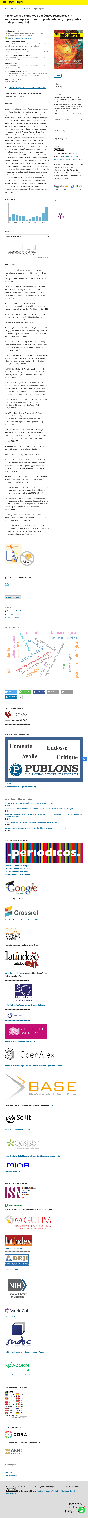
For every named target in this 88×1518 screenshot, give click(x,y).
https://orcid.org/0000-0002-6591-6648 (19, 38)
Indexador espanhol (12, 1171)
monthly (40, 257)
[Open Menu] (4, 2)
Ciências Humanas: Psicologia (16, 871)
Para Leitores (9, 1469)
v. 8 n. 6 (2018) (25, 9)
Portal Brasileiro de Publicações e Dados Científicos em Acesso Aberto (32, 1156)
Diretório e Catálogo (13, 973)
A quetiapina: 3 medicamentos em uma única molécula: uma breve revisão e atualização (39, 809)
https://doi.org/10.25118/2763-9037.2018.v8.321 (27, 88)
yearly (46, 257)
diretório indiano (11, 1270)
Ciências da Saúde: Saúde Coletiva (18, 868)
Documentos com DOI (29, 920)
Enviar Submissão (12, 597)
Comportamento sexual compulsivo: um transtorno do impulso (29, 803)
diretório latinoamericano (15, 1248)
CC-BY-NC (65, 178)
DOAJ (52, 1105)
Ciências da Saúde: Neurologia (17, 865)
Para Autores (9, 1472)
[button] (11, 692)
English (10, 614)
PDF (58, 76)
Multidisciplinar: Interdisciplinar (17, 874)
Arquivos (14, 9)
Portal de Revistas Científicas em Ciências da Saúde (25, 1005)
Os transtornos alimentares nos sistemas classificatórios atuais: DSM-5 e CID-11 (35, 828)
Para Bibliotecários (11, 1476)
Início (6, 9)
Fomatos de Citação (62, 120)
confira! (8, 784)
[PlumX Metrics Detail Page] (60, 216)
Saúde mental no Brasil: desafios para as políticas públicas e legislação (32, 822)
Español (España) (13, 618)
